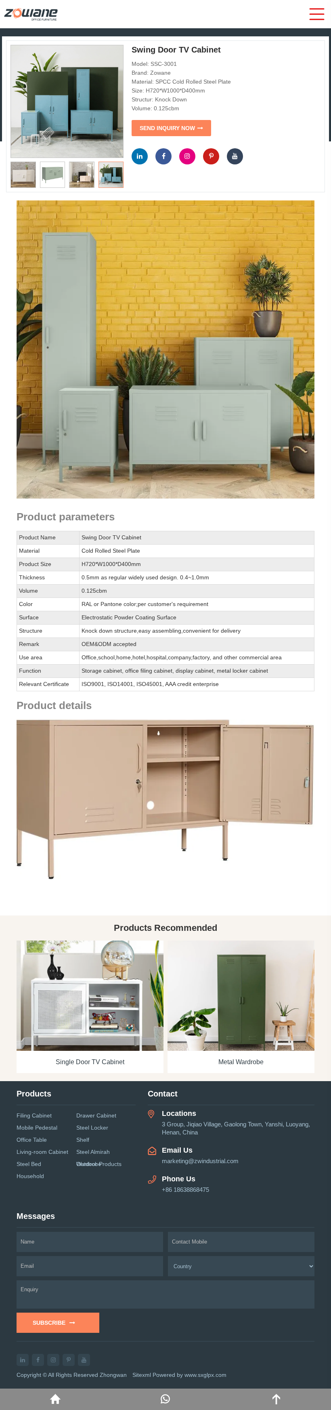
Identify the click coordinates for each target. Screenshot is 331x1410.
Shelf (82, 1139)
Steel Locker (92, 1127)
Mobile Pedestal (37, 1127)
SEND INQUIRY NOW (167, 128)
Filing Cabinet (34, 1115)
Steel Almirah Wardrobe (93, 1153)
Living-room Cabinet (42, 1152)
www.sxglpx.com (205, 1375)
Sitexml (141, 1375)
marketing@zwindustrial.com (200, 1160)
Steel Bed (29, 1164)
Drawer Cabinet (96, 1115)
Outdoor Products (99, 1164)
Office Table (32, 1139)
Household (30, 1176)
